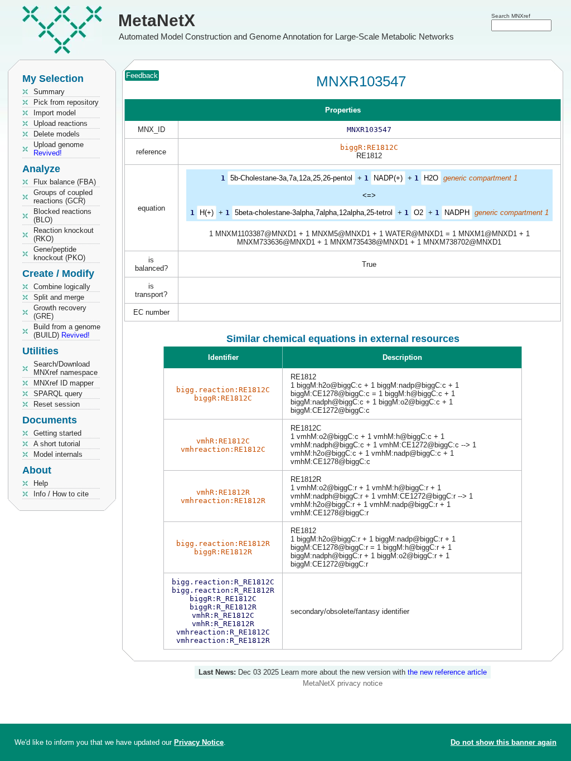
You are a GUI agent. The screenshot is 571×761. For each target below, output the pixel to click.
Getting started (57, 433)
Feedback (142, 75)
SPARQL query (58, 393)
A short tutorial (56, 444)
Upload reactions (60, 123)
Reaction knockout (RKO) (63, 234)
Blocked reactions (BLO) (62, 215)
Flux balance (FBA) (64, 182)
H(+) (207, 212)
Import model (54, 113)
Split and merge (58, 297)
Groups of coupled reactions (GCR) (63, 196)
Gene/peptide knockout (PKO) (59, 253)
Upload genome (58, 148)
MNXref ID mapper (63, 383)
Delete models (56, 134)
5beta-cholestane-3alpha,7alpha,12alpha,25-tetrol (314, 212)
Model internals (58, 454)
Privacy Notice (199, 742)
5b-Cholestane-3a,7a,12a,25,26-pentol (291, 178)
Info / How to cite (61, 494)
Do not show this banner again (504, 742)
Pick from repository (66, 102)
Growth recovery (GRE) (59, 312)
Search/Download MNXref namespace (65, 368)
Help (40, 483)
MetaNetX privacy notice (343, 683)
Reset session (56, 404)
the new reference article (447, 672)
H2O (431, 178)
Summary (49, 91)
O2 (418, 212)
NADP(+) (388, 178)
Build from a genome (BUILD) (66, 331)
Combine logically (61, 286)
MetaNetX (156, 20)
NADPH (457, 212)
